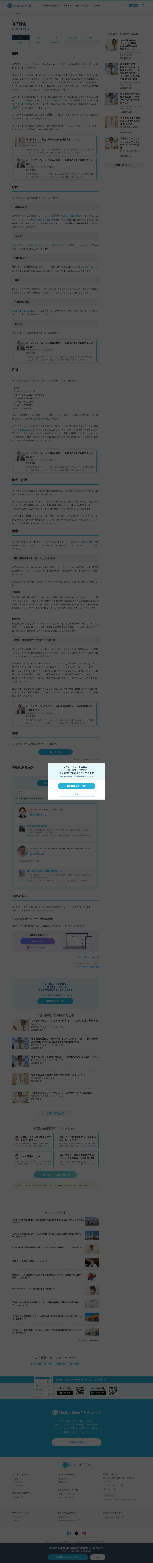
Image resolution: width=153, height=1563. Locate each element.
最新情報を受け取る (76, 786)
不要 (76, 793)
